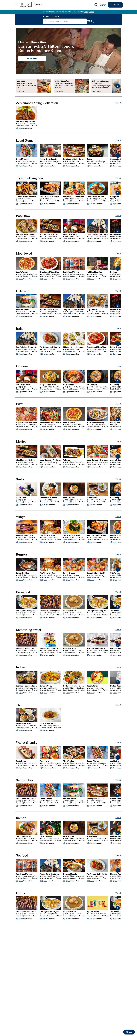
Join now (115, 5)
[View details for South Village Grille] (74, 527)
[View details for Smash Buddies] (26, 564)
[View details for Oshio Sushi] (26, 489)
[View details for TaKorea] (74, 451)
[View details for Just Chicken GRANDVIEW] (50, 188)
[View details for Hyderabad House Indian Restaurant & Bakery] (74, 677)
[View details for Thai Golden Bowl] (26, 715)
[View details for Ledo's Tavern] (26, 263)
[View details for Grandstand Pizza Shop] (50, 263)
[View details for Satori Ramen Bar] (26, 828)
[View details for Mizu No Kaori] (74, 489)
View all (118, 103)
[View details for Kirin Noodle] (97, 489)
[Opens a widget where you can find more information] (129, 1032)
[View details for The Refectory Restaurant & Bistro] (26, 113)
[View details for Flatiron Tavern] (26, 301)
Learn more (32, 58)
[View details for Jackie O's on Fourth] (50, 150)
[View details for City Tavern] (97, 301)
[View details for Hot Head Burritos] (97, 263)
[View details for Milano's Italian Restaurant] (74, 338)
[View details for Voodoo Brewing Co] (26, 527)
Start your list (89, 12)
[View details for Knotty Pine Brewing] (97, 414)
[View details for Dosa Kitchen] (97, 677)
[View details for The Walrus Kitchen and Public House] (26, 226)
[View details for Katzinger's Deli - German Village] (74, 150)
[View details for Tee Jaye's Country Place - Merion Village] (26, 602)
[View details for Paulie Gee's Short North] (50, 414)
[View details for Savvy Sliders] (74, 564)
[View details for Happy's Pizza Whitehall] (26, 414)
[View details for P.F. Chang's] (97, 376)
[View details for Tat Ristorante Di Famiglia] (50, 338)
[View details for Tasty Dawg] (26, 752)
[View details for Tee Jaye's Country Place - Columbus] (97, 602)
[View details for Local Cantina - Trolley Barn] (50, 451)
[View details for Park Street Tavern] (74, 263)
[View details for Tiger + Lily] (50, 752)
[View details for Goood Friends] (26, 150)
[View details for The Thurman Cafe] (50, 527)
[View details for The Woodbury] (74, 752)
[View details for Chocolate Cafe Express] (50, 602)
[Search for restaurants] (96, 4)
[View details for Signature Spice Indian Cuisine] (26, 677)
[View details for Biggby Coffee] (97, 903)
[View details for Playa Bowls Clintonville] (74, 188)
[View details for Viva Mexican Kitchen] (50, 226)
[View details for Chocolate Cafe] (74, 602)
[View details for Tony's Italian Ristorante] (97, 226)
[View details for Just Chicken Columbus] (26, 188)
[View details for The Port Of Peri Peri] (97, 188)
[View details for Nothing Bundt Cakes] (97, 640)
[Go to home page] (31, 4)
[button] (16, 4)
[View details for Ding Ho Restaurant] (50, 376)
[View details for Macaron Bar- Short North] (50, 640)
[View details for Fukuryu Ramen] (50, 828)
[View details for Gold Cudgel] (74, 376)
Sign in (103, 5)
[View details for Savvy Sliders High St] (97, 564)
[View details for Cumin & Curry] (50, 677)
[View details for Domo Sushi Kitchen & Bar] (50, 489)
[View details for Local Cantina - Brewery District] (97, 451)
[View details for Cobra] (97, 150)
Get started (96, 91)
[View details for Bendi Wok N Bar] (74, 226)
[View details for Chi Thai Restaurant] (50, 715)
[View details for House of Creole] (74, 865)
